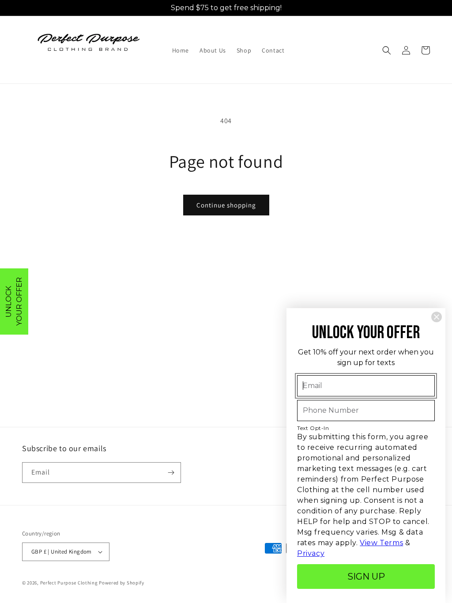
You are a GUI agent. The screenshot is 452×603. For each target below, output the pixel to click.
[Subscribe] (171, 472)
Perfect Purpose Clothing (69, 583)
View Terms (381, 543)
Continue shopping (226, 205)
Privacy (310, 553)
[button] (386, 50)
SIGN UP (366, 576)
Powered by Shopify (121, 583)
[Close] (436, 317)
